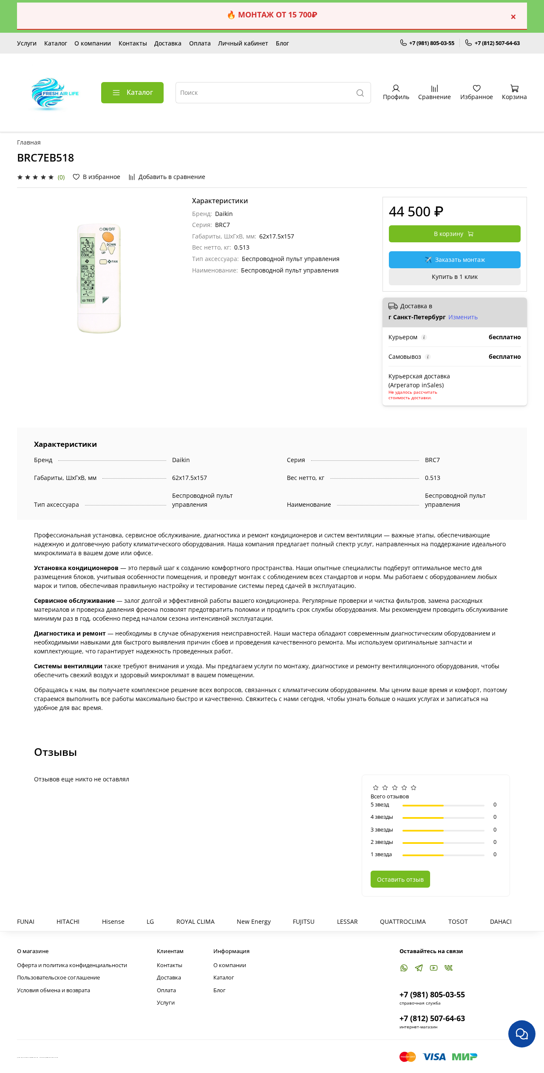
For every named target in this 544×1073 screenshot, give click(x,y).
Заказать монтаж (455, 259)
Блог (282, 43)
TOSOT (458, 921)
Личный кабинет (243, 43)
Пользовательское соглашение (58, 977)
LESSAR (347, 921)
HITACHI (68, 921)
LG (150, 921)
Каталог (55, 43)
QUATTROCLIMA (403, 921)
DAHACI (501, 921)
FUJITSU (303, 921)
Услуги (27, 43)
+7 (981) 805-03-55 (431, 43)
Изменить (463, 317)
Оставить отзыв (400, 879)
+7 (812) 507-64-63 (497, 43)
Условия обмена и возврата (53, 990)
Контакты (133, 43)
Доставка (167, 43)
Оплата (200, 43)
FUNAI (25, 921)
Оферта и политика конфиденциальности (72, 965)
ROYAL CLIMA (195, 921)
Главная (29, 142)
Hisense (113, 921)
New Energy (254, 921)
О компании (92, 43)
